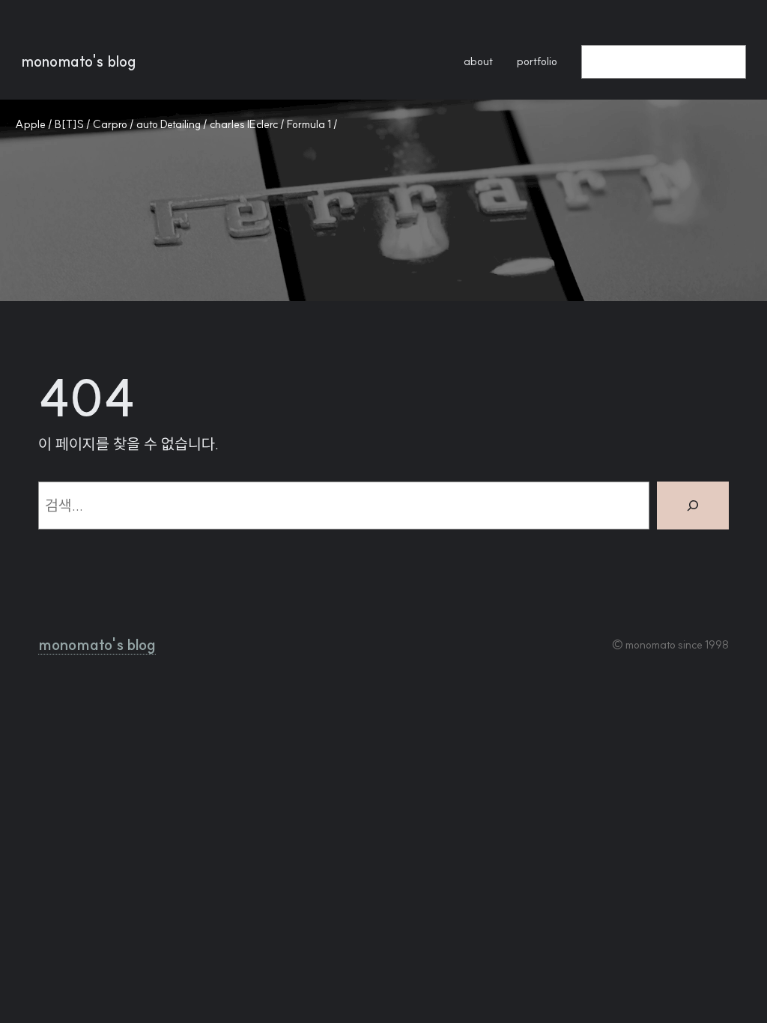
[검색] (693, 505)
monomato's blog (78, 61)
